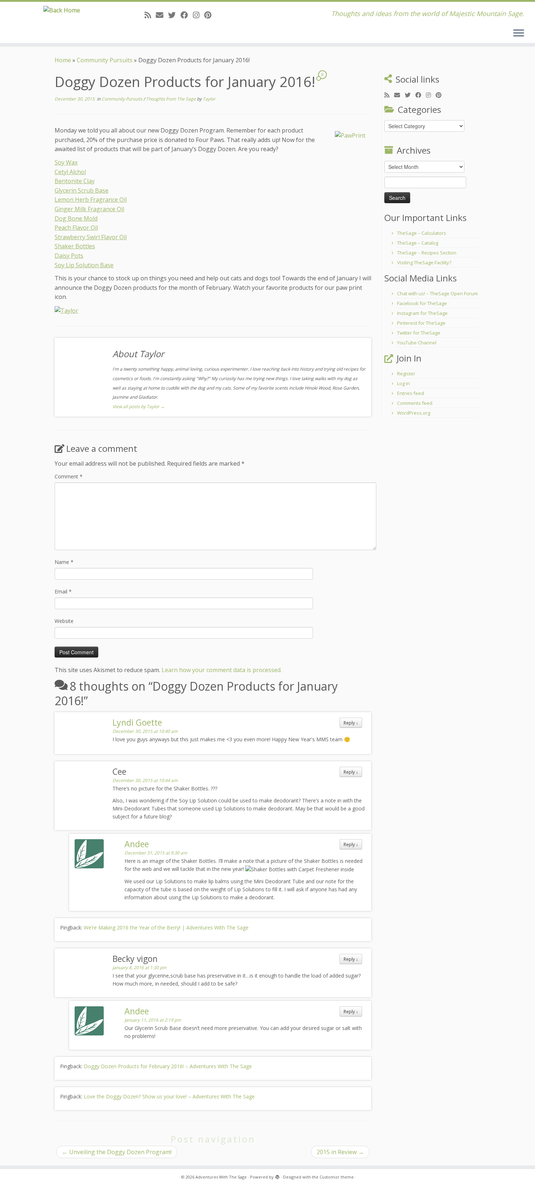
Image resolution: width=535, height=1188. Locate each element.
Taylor (209, 99)
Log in (403, 383)
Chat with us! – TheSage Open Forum (437, 293)
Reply (351, 723)
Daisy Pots (69, 256)
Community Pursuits (104, 60)
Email (63, 591)
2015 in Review (340, 1152)
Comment (69, 476)
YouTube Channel (416, 342)
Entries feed (410, 393)
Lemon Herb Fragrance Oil (91, 200)
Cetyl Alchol (70, 172)
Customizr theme (337, 1177)
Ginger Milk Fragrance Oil (89, 209)
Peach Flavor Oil (76, 228)
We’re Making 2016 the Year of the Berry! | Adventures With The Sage (166, 927)
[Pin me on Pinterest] (210, 15)
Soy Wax (66, 162)
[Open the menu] (518, 33)
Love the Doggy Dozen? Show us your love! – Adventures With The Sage (169, 1096)
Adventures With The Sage (221, 1177)
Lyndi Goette (137, 722)
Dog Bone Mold (76, 218)
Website (64, 620)
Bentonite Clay (75, 181)
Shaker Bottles (75, 246)
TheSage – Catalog (417, 243)
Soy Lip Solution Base (84, 265)
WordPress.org (413, 413)
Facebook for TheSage (422, 303)
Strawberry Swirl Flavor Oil (91, 237)
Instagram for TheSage (422, 313)
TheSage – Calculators (421, 233)
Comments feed (414, 403)
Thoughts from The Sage (171, 99)
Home (63, 60)
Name (64, 562)
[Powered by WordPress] (277, 1175)
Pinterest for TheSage (421, 323)
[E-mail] (162, 15)
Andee (136, 844)
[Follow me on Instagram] (198, 15)
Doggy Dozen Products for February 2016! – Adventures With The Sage (168, 1066)
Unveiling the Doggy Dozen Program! (116, 1152)
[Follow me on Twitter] (174, 15)
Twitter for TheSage (418, 332)
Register (406, 373)
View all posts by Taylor (138, 406)
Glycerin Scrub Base (81, 190)
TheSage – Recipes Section (426, 252)
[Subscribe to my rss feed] (150, 15)
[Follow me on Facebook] (187, 15)
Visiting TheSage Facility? (424, 262)
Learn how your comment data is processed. (222, 670)
